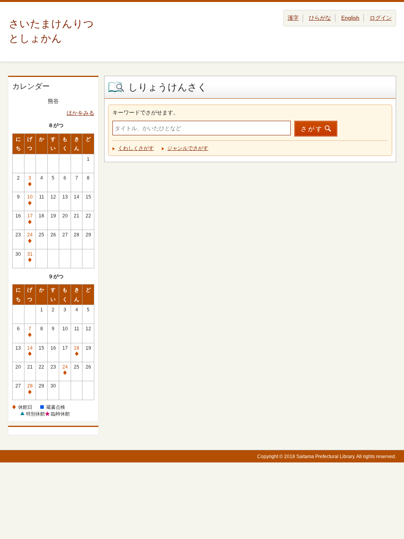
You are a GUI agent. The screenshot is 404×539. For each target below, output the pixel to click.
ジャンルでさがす (187, 148)
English (350, 18)
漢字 (293, 18)
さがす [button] (312, 128)
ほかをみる (80, 113)
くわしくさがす (136, 148)
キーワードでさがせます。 (145, 112)
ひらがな (320, 18)
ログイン (381, 18)
